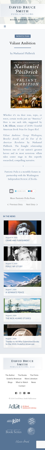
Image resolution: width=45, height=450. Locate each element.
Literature (31, 379)
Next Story (31, 204)
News (33, 382)
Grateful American (14, 379)
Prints (34, 375)
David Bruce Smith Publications (25, 398)
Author (10, 375)
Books (22, 375)
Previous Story (16, 204)
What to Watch (22, 382)
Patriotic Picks (22, 36)
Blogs (10, 382)
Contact (22, 386)
